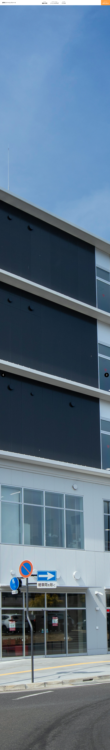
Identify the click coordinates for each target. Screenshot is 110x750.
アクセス (64, 3)
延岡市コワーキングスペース (9, 2)
